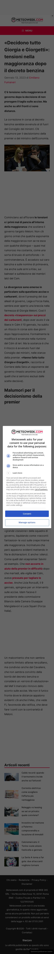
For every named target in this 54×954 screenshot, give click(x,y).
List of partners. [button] (41, 489)
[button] (27, 473)
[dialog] (27, 477)
